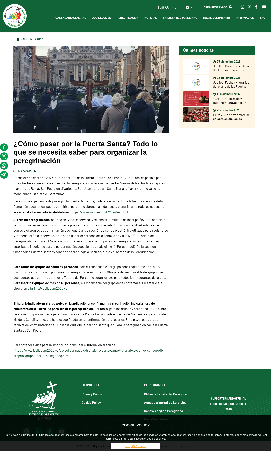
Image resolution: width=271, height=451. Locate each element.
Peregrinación (127, 17)
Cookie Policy (91, 402)
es (188, 7)
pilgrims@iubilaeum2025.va (47, 288)
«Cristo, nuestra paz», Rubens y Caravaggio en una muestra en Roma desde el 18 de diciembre (230, 104)
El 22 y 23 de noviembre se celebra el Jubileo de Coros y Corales (231, 118)
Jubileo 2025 (101, 17)
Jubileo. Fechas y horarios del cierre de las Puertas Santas (231, 86)
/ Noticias (27, 39)
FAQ (262, 17)
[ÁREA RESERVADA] (229, 7)
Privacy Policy (92, 394)
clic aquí (258, 434)
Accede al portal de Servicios (165, 402)
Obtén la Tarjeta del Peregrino (165, 394)
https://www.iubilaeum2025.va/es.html (99, 212)
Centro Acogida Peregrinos (163, 410)
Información (245, 17)
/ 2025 (39, 39)
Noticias (150, 17)
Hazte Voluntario (216, 17)
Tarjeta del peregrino (180, 17)
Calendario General (70, 17)
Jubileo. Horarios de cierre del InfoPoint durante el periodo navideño (231, 70)
